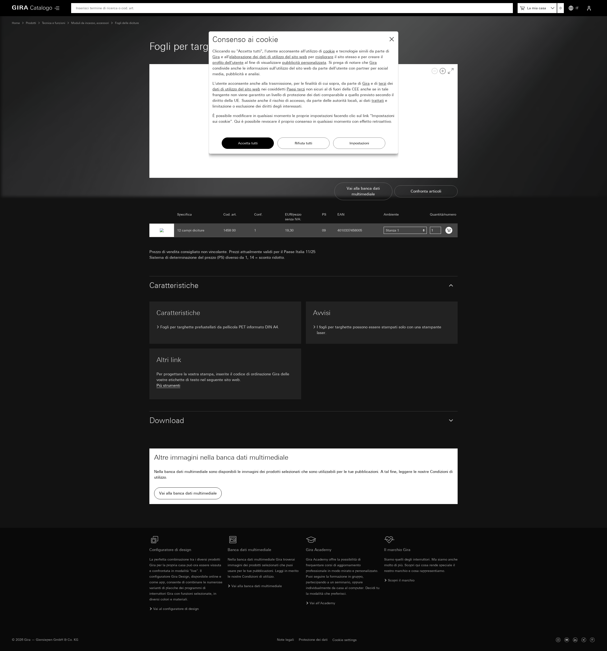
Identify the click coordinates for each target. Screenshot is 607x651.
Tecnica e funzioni (53, 23)
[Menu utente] (589, 8)
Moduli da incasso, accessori (90, 23)
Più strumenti (168, 385)
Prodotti (31, 23)
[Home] (32, 8)
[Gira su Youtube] (567, 640)
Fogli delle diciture (127, 23)
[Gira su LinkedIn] (575, 640)
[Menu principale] (55, 8)
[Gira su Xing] (584, 640)
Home (16, 23)
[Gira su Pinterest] (592, 640)
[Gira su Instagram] (558, 640)
